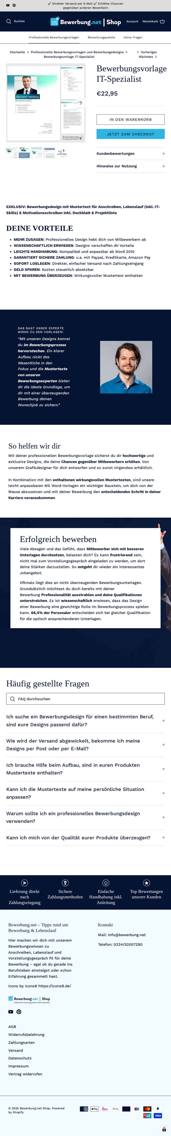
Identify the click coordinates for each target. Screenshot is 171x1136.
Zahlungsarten (21, 1042)
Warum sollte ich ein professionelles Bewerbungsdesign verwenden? (73, 817)
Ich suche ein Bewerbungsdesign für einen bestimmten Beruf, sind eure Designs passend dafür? (79, 720)
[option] (46, 103)
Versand (15, 1050)
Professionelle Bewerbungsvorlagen (54, 37)
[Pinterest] (14, 5)
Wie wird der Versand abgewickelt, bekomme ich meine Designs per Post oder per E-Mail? (73, 744)
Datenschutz (20, 1058)
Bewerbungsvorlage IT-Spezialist (69, 57)
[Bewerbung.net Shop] (85, 21)
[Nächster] (81, 102)
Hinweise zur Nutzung (117, 166)
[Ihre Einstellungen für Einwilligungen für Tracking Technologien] (164, 1129)
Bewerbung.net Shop (35, 1108)
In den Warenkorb (130, 119)
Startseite (17, 52)
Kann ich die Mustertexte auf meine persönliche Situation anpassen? (75, 793)
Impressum (18, 1066)
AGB (12, 1026)
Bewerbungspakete (101, 37)
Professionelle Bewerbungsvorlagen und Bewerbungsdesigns (77, 52)
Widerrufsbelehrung (26, 1034)
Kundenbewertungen (116, 153)
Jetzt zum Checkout (131, 134)
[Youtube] (7, 5)
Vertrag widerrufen (25, 1074)
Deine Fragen (133, 37)
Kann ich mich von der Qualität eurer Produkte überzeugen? (78, 838)
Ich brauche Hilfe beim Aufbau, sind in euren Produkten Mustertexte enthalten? (73, 769)
